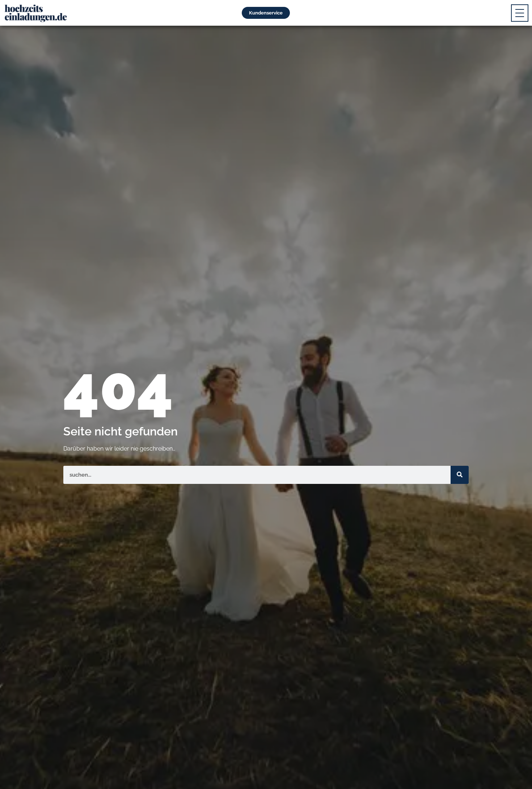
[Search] (460, 475)
